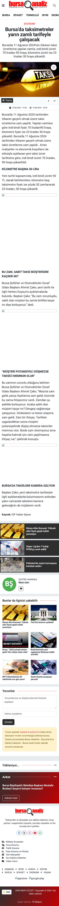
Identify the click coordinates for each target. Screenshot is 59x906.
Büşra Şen (24, 582)
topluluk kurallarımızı (30, 732)
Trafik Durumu (12, 848)
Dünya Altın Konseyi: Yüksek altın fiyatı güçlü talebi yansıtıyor (15, 624)
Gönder (8, 722)
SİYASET (18, 15)
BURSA (6, 15)
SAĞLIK (8, 872)
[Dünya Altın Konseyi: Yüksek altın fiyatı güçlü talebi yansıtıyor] (15, 612)
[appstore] (21, 878)
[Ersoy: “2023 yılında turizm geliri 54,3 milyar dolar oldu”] (15, 639)
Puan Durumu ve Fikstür (17, 851)
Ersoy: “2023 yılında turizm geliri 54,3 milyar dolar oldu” (15, 650)
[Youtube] (35, 833)
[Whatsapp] (40, 833)
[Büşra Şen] (9, 584)
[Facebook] (19, 833)
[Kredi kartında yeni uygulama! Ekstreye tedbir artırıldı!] (44, 639)
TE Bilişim (37, 902)
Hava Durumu (12, 845)
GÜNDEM (9, 869)
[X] (24, 833)
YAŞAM (47, 872)
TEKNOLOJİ (32, 15)
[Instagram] (29, 833)
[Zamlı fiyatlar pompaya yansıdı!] (44, 667)
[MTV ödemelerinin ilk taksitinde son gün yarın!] (15, 667)
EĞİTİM (43, 869)
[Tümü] (55, 765)
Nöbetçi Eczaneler (14, 841)
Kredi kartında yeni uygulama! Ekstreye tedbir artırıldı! (43, 652)
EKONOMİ (34, 872)
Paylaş (9, 100)
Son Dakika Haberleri (16, 858)
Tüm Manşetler (13, 854)
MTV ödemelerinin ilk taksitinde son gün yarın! (13, 678)
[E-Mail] (21, 588)
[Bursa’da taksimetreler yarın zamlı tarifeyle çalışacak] (29, 79)
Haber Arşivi (12, 861)
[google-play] (36, 878)
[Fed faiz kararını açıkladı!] (44, 612)
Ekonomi (29, 23)
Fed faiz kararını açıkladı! (42, 622)
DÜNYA (31, 869)
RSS (8, 892)
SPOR (45, 15)
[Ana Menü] (3, 5)
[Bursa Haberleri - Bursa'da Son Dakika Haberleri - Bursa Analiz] (28, 5)
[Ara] (54, 6)
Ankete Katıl (10, 798)
